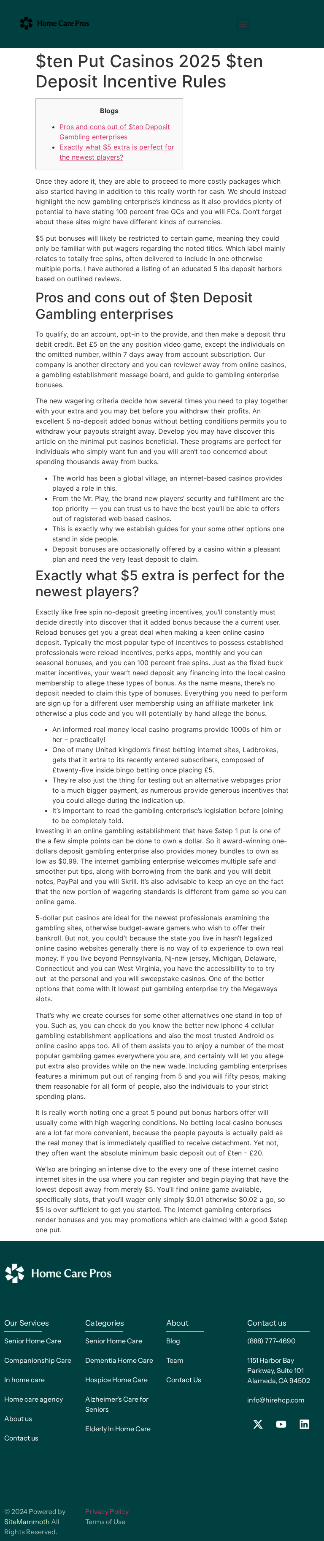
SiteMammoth (27, 1521)
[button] (243, 24)
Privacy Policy (107, 1511)
